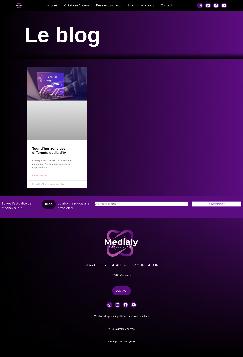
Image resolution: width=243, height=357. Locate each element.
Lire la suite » (39, 175)
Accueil (52, 5)
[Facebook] (216, 5)
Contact (166, 5)
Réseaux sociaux (108, 5)
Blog (130, 5)
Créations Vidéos (76, 5)
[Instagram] (200, 5)
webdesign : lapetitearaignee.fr (121, 341)
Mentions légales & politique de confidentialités (121, 316)
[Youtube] (224, 5)
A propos (147, 5)
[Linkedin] (208, 5)
